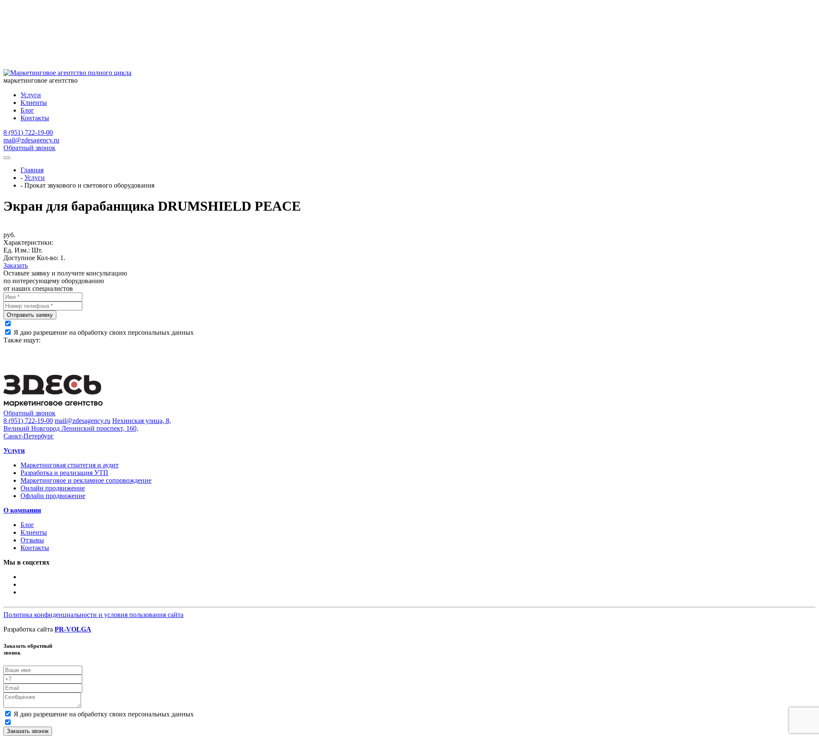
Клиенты (33, 102)
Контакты (34, 118)
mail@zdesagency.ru (31, 140)
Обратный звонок (29, 147)
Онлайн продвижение (52, 488)
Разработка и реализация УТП (64, 472)
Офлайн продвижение (52, 495)
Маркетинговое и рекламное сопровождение (85, 480)
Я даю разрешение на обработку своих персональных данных (104, 332)
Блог (27, 110)
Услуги (30, 95)
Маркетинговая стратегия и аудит (69, 465)
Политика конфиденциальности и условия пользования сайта (93, 614)
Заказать (15, 265)
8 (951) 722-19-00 (28, 132)
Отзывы (32, 540)
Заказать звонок (28, 731)
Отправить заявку (30, 315)
